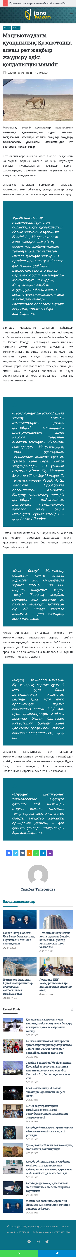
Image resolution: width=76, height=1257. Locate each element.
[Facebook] (9, 853)
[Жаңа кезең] (38, 14)
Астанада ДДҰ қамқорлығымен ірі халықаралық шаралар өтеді (55, 985)
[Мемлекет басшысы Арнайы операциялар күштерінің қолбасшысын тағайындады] (20, 966)
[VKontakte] (22, 853)
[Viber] (50, 853)
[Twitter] (15, 853)
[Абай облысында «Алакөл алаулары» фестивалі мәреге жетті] (13, 1093)
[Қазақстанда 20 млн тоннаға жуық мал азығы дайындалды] (13, 1150)
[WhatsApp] (36, 853)
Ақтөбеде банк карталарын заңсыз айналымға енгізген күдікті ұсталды (49, 1131)
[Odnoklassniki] (29, 853)
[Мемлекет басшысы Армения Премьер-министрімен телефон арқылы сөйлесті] (13, 1206)
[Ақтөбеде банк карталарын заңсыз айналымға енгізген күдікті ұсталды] (13, 1132)
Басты (16, 27)
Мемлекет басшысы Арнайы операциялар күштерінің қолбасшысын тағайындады (18, 986)
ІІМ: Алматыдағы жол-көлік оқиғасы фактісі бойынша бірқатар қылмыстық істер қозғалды (55, 940)
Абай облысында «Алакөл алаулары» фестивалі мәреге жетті (45, 1092)
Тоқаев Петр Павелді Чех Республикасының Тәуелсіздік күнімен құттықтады (19, 938)
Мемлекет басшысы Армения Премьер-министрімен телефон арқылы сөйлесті (48, 1204)
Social (7, 27)
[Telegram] (43, 853)
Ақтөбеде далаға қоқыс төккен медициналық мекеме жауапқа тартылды (48, 1187)
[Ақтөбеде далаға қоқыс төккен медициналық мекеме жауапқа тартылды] (13, 1188)
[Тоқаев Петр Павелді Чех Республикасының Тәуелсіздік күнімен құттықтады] (20, 919)
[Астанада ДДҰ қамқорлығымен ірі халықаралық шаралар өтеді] (56, 966)
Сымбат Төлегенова (18, 72)
